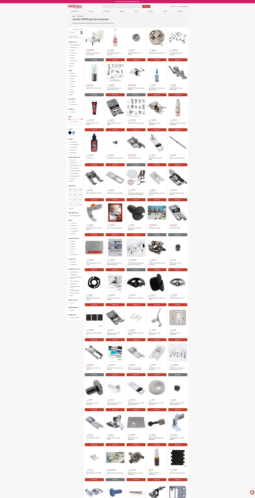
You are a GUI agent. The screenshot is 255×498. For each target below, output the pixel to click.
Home (73, 16)
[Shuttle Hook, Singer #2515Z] (178, 289)
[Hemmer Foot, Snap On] (178, 219)
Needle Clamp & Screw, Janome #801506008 (156, 438)
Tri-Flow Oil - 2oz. (90, 158)
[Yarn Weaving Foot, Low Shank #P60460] (178, 429)
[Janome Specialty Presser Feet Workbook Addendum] (115, 254)
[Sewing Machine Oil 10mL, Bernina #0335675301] (178, 114)
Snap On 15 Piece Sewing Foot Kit (136, 123)
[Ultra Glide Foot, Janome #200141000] (157, 359)
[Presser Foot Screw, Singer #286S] (115, 149)
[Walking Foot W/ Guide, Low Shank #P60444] (136, 79)
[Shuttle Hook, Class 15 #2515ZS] (136, 289)
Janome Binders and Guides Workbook (113, 298)
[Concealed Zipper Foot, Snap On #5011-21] (136, 324)
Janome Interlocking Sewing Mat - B (178, 473)
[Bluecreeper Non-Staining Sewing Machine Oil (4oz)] (157, 79)
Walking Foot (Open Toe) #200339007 (154, 123)
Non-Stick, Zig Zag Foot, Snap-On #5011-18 (156, 193)
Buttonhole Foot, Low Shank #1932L (155, 158)
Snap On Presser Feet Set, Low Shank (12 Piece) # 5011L (114, 88)
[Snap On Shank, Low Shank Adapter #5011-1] (178, 79)
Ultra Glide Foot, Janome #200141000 (154, 368)
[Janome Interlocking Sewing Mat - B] (178, 464)
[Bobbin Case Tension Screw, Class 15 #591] (157, 289)
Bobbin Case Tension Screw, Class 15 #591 (157, 298)
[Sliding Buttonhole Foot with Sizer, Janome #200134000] (136, 394)
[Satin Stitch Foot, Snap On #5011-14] (94, 464)
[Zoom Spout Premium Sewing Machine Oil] (115, 44)
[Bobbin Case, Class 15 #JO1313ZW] (157, 44)
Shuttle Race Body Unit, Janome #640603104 (135, 473)
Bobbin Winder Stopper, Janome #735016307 (156, 403)
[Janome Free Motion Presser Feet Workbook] (115, 359)
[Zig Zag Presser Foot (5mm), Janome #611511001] (115, 324)
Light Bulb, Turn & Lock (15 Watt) (93, 88)
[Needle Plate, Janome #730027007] (136, 429)
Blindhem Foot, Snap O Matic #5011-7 (114, 438)
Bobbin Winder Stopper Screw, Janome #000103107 (114, 403)
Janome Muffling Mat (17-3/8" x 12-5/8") (93, 263)
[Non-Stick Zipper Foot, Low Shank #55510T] (94, 219)
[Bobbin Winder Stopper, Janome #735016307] (157, 394)
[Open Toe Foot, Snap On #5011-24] (94, 184)
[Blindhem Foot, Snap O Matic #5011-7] (115, 429)
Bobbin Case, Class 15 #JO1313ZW (157, 53)
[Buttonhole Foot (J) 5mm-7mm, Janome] (94, 359)
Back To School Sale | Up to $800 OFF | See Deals (127, 1)
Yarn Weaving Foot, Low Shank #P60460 (177, 438)
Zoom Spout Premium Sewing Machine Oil (114, 53)
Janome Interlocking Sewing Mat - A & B (94, 333)
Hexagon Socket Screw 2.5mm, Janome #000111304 (177, 403)
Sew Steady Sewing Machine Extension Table (93, 53)
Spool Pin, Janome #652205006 (177, 158)
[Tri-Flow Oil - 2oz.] (94, 149)
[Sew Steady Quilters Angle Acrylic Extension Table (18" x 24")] (136, 254)
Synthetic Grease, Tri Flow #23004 (92, 123)
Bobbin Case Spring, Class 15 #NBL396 (93, 298)
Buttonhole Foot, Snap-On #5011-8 (115, 193)
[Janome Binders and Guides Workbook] (115, 289)
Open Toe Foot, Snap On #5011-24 (94, 193)
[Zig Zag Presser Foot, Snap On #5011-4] (115, 114)
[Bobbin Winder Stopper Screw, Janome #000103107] (115, 394)
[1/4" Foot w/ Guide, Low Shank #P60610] (178, 184)
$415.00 (76, 121)
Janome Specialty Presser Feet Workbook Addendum (114, 263)
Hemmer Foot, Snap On (175, 228)
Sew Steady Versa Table (154, 228)
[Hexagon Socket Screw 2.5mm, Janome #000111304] (178, 394)
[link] (74, 45)
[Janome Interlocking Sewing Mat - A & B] (94, 324)
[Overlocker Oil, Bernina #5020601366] (157, 464)
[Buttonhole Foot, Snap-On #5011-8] (115, 184)
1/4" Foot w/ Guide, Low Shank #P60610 (177, 193)
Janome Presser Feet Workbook (114, 228)
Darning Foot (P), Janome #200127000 (155, 333)
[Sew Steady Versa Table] (157, 219)
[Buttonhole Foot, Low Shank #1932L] (157, 149)
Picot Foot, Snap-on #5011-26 (93, 438)
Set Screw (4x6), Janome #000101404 (92, 403)
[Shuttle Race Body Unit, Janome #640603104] (136, 464)
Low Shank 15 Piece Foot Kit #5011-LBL (176, 53)
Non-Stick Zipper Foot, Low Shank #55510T (94, 228)
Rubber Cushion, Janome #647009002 (175, 263)
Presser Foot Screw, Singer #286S (115, 158)
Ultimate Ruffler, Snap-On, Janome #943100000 (157, 263)
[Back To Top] (253, 496)
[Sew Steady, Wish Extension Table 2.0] (115, 464)
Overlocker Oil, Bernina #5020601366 (154, 473)
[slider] (69, 119)
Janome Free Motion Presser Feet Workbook (115, 368)
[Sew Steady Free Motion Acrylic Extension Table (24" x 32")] (178, 359)
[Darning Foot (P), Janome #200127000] (157, 324)
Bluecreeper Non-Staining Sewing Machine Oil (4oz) (157, 88)
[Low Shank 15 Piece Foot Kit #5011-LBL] (178, 44)
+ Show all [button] (70, 66)
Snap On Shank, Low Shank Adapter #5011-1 (176, 88)
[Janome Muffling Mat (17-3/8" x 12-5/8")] (94, 254)
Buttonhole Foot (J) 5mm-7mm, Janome (93, 368)
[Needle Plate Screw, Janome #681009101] (136, 219)
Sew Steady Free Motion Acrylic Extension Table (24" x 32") (177, 368)
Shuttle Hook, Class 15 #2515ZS (135, 298)
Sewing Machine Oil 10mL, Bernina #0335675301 (178, 123)
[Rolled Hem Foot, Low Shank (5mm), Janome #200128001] (136, 359)
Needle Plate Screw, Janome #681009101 (134, 228)
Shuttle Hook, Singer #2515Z (176, 298)
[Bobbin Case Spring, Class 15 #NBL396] (94, 289)
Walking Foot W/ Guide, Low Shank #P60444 (136, 88)
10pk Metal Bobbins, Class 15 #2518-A (135, 53)
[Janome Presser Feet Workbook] (115, 219)
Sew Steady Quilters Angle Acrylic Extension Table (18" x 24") (136, 263)
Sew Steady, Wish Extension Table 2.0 (115, 473)
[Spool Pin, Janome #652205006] (178, 149)
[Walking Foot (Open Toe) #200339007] (157, 114)
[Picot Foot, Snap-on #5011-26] (94, 429)
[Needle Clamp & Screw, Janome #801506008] (157, 429)
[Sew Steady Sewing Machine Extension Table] (94, 44)
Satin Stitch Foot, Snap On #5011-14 (94, 473)
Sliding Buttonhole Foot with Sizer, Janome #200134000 (136, 403)
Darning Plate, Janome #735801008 (175, 333)
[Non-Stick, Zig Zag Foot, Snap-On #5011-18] (157, 184)
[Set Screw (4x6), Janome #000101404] (94, 394)
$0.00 (72, 121)
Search (147, 6)
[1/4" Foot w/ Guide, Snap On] (136, 149)
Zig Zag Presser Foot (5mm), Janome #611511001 (113, 333)
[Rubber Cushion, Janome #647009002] (178, 254)
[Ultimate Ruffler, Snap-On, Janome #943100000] (157, 254)
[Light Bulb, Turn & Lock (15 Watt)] (94, 79)
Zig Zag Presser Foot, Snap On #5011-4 (114, 123)
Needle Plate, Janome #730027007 (133, 438)
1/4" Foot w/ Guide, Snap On (134, 158)
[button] (184, 6)
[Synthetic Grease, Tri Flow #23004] (94, 114)
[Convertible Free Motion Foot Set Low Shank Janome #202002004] (136, 184)
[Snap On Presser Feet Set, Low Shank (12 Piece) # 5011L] (115, 79)
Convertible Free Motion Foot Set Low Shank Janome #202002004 (136, 193)
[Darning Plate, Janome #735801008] (178, 324)
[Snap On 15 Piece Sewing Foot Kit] (136, 114)
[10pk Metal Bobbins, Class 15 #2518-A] (136, 44)
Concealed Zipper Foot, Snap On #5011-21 (135, 333)
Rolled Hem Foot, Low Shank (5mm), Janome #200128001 (134, 368)
